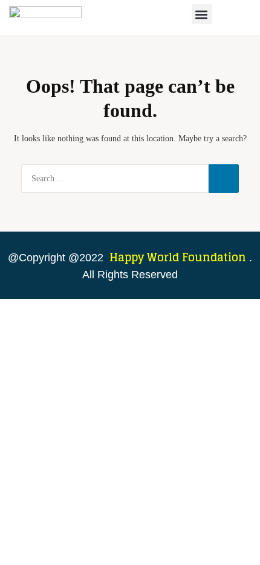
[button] (202, 14)
